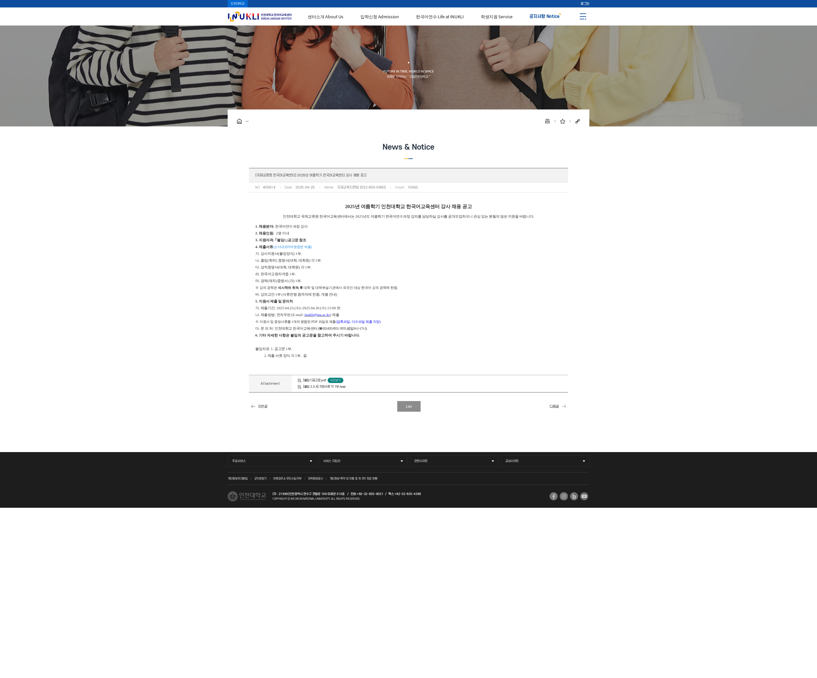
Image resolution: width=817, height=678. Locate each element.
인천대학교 (237, 4)
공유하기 (577, 121)
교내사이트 (512, 461)
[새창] (553, 496)
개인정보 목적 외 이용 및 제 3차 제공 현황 (353, 478)
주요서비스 (239, 461)
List (409, 407)
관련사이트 (421, 461)
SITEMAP (583, 16)
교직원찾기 (260, 478)
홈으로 (239, 121)
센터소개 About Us (325, 16)
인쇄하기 (547, 121)
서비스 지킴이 (331, 461)
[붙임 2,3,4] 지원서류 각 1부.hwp (324, 387)
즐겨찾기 (562, 121)
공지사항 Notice (544, 16)
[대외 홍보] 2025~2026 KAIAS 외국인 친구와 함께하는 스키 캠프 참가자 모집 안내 (564, 406)
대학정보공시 (315, 478)
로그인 (585, 4)
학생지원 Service (496, 16)
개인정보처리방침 (238, 478)
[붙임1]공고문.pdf (314, 380)
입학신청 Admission (379, 16)
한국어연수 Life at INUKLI (440, 16)
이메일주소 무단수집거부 (287, 478)
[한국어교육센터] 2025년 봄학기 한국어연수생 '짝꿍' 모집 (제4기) (253, 406)
